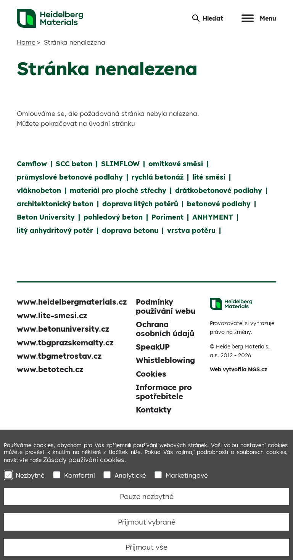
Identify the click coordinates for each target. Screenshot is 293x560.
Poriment (167, 217)
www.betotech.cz (50, 369)
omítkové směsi (175, 163)
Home (26, 42)
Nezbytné (30, 475)
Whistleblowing (165, 360)
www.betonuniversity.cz (63, 329)
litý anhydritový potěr (55, 230)
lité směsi (208, 177)
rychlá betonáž (158, 177)
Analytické (130, 475)
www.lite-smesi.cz (52, 315)
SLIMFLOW (120, 163)
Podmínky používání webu (165, 306)
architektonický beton (55, 203)
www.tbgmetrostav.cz (59, 356)
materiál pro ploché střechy (118, 190)
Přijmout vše (146, 547)
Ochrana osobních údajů (165, 328)
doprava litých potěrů (140, 203)
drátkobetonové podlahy (218, 190)
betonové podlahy (219, 203)
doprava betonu (130, 230)
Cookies (151, 374)
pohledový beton (113, 217)
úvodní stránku (112, 123)
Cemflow (32, 163)
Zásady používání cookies (83, 460)
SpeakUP (153, 346)
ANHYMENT (212, 217)
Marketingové (187, 475)
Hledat (213, 18)
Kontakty (153, 409)
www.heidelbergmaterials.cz (72, 301)
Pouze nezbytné (147, 496)
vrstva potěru (191, 230)
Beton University (46, 217)
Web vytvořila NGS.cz (238, 369)
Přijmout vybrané (146, 521)
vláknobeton (39, 190)
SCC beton (74, 163)
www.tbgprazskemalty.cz (65, 342)
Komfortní (79, 475)
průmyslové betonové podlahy (70, 177)
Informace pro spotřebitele (164, 391)
